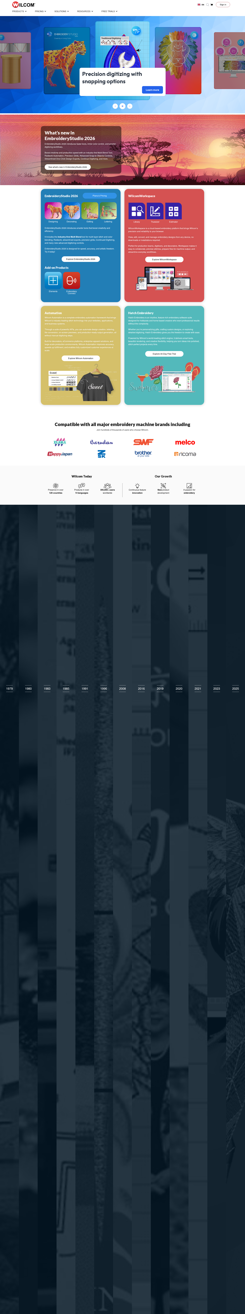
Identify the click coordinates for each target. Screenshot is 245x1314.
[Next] (129, 106)
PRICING (39, 11)
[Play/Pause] (122, 106)
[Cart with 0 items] (211, 4)
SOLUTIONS (60, 11)
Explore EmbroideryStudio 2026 (80, 259)
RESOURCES (83, 11)
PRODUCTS (18, 11)
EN (203, 4)
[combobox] (201, 4)
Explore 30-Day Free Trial (164, 353)
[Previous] (115, 106)
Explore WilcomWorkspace (164, 259)
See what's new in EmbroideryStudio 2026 (67, 167)
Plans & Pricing (100, 195)
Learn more (152, 89)
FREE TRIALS (108, 11)
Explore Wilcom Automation (80, 358)
